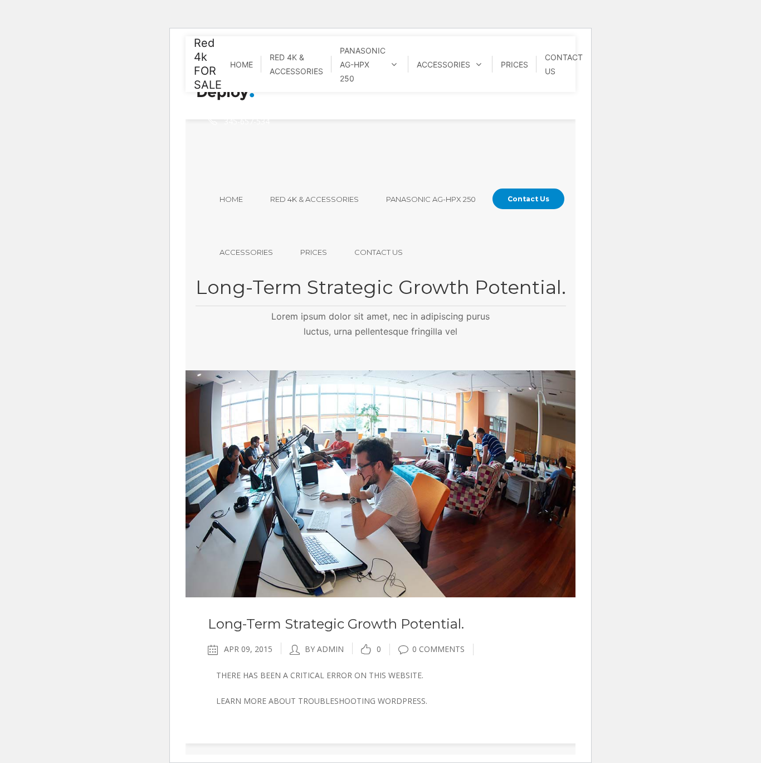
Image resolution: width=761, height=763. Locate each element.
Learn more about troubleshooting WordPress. (321, 701)
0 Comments (438, 649)
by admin (324, 649)
